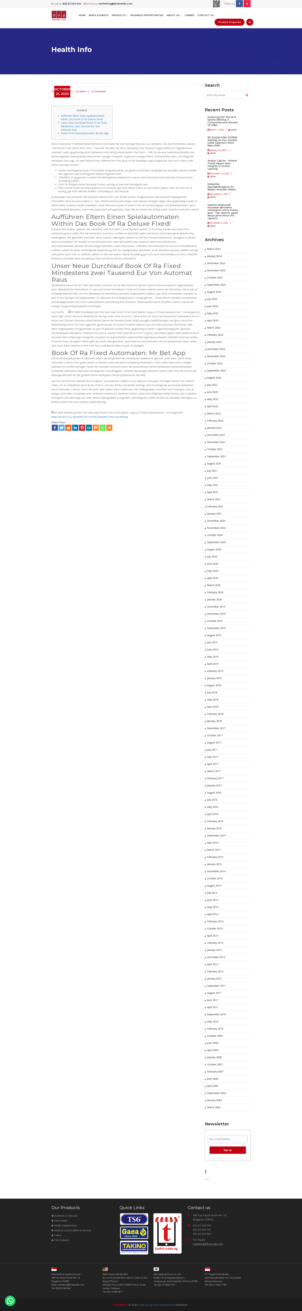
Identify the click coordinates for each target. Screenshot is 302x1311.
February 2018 (215, 714)
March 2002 (214, 1107)
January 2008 (214, 1057)
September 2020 (216, 542)
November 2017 (216, 728)
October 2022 (215, 363)
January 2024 (214, 256)
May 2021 (212, 485)
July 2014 (212, 892)
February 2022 (215, 420)
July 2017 (212, 749)
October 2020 (215, 535)
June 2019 (212, 649)
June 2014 (212, 900)
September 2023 (216, 284)
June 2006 (212, 1078)
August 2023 (214, 291)
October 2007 (215, 1064)
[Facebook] (55, 428)
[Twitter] (62, 428)
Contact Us (205, 15)
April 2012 (212, 964)
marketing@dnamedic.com (208, 1244)
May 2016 (212, 807)
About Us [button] (173, 15)
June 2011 (212, 1000)
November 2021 (216, 442)
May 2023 (212, 313)
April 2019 (212, 663)
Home (82, 15)
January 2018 (214, 721)
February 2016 (215, 821)
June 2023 (212, 306)
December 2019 (216, 606)
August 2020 (214, 549)
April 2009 (212, 1050)
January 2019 (214, 678)
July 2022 (212, 384)
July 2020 (212, 556)
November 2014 (216, 871)
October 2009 (215, 1035)
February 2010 (215, 1028)
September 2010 (216, 1014)
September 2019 (216, 628)
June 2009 (212, 1043)
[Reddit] (68, 428)
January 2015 (214, 864)
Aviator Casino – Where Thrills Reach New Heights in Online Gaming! (222, 164)
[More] (109, 428)
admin (233, 129)
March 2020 (214, 585)
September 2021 (216, 456)
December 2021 (216, 435)
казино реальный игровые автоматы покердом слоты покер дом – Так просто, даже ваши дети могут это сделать (222, 211)
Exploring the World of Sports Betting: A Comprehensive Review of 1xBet (222, 121)
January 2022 (214, 427)
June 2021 (212, 477)
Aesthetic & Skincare (65, 1215)
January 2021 (214, 513)
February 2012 (215, 971)
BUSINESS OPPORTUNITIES (147, 15)
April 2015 (212, 842)
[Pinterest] (82, 428)
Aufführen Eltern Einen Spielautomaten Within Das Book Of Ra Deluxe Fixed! (83, 117)
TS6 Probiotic (61, 1240)
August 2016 (214, 792)
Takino (57, 1235)
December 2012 (216, 957)
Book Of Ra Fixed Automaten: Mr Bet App (85, 133)
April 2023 (212, 320)
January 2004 (214, 1100)
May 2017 (212, 756)
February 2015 (215, 857)
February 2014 (215, 921)
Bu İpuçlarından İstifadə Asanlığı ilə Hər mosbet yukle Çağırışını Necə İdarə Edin (222, 141)
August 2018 (214, 685)
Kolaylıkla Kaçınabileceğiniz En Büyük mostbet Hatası (221, 187)
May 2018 (212, 699)
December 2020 (216, 520)
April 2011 (212, 1007)
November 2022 (216, 356)
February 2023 (215, 334)
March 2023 (214, 327)
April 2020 (212, 578)
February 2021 (215, 506)
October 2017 (215, 735)
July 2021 (212, 470)
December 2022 (216, 349)
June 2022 (212, 392)
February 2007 (215, 1071)
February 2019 (215, 671)
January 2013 (214, 950)
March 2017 (214, 771)
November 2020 (216, 528)
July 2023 (212, 299)
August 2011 (214, 993)
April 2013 (212, 935)
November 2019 (216, 613)
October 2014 (215, 878)
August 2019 (214, 635)
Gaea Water (60, 1220)
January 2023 (214, 342)
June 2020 (212, 563)
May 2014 (212, 907)
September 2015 (216, 835)
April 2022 (212, 406)
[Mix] (96, 428)
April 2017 (212, 764)
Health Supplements (65, 1225)
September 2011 (216, 985)
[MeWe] (89, 428)
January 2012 (214, 978)
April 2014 (212, 914)
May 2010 (212, 1021)
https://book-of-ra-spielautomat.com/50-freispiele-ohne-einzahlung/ (89, 416)
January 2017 (214, 785)
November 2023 (216, 270)
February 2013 (215, 942)
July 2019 (212, 642)
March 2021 (214, 499)
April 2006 (212, 1085)
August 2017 (214, 742)
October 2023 (215, 277)
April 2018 (212, 706)
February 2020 (215, 592)
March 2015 (214, 849)
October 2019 (215, 621)
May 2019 (212, 656)
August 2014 (214, 885)
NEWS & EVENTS (99, 15)
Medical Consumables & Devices (72, 1230)
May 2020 (212, 570)
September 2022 (216, 370)
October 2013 (215, 928)
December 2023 (216, 263)
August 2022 (214, 377)
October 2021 (215, 449)
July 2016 (212, 799)
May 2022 (212, 399)
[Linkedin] (75, 428)
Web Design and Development (157, 1304)
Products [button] (119, 15)
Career (189, 15)
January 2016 (214, 828)
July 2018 (212, 692)
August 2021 (214, 463)
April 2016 (212, 814)
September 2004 (216, 1093)
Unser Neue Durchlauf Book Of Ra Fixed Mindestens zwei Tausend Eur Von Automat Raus (84, 126)
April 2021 (212, 492)
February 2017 (215, 778)
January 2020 (214, 599)
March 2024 (214, 249)
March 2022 (214, 413)
